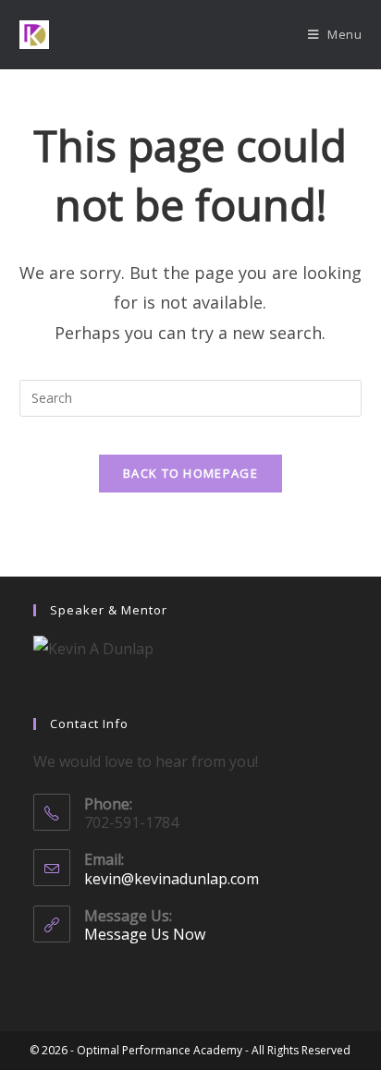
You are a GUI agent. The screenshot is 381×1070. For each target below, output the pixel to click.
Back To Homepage (190, 473)
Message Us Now (144, 934)
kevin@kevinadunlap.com (171, 879)
